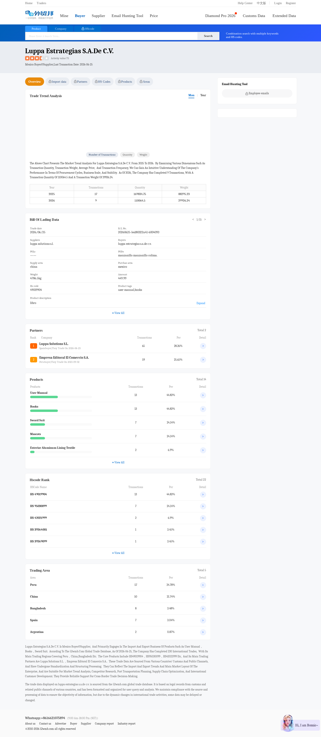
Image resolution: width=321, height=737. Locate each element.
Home (29, 3)
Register (291, 3)
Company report (104, 723)
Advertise (60, 723)
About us (30, 723)
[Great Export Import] (39, 15)
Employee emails (259, 93)
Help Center (245, 3)
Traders (41, 3)
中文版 (261, 3)
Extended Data (284, 16)
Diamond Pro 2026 (220, 16)
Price (154, 16)
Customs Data (254, 16)
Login (278, 3)
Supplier (98, 16)
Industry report (126, 723)
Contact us (45, 723)
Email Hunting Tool (127, 16)
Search (208, 36)
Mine (64, 16)
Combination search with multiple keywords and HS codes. (252, 35)
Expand (201, 303)
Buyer (80, 16)
